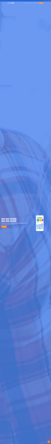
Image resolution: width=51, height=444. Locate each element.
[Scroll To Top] (1, 443)
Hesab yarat (3, 226)
